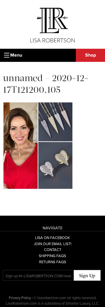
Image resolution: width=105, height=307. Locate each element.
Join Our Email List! (52, 244)
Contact (52, 249)
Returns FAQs (52, 262)
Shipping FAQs (52, 256)
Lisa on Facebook (52, 238)
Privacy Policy (20, 298)
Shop (90, 55)
